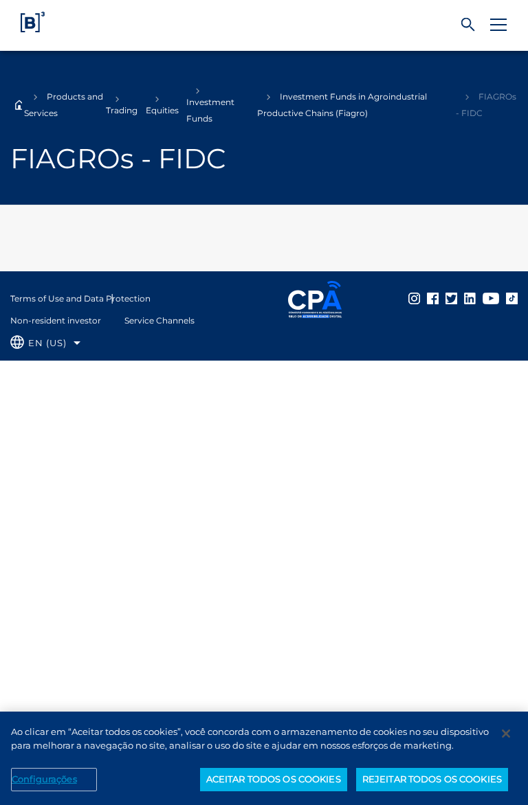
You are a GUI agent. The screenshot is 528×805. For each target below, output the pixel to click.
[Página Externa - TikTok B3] (512, 298)
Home (19, 105)
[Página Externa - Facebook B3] (433, 298)
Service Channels (159, 320)
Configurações (44, 778)
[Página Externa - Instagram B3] (414, 298)
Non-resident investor (55, 320)
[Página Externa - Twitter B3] (451, 298)
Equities (162, 110)
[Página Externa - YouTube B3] (491, 298)
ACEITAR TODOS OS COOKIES (273, 778)
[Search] (468, 25)
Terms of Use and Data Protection (80, 298)
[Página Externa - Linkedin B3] (470, 298)
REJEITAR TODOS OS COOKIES (432, 778)
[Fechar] (506, 733)
